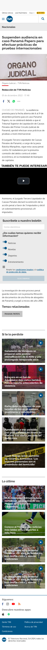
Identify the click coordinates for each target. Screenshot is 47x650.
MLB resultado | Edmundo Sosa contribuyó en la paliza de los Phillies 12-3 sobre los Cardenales (23, 502)
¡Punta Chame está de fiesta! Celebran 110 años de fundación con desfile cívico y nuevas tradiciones (23, 554)
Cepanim (32, 13)
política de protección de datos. (25, 270)
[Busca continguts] (43, 19)
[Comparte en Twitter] (8, 101)
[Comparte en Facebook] (3, 101)
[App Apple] (3, 614)
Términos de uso (9, 627)
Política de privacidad (34, 622)
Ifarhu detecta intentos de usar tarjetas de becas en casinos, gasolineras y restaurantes (23, 409)
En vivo (41, 13)
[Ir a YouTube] (14, 604)
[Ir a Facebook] (3, 604)
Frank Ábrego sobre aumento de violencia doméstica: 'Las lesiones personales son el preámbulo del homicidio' (22, 460)
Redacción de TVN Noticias (16, 89)
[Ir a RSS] (20, 604)
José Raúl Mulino (21, 13)
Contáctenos (7, 631)
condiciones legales (24, 269)
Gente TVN (6, 622)
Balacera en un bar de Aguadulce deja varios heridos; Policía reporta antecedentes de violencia (23, 381)
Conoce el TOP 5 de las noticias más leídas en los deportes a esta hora (23, 529)
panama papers (12, 314)
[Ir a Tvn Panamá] (23, 19)
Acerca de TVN (31, 627)
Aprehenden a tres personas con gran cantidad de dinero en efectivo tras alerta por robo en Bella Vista (23, 434)
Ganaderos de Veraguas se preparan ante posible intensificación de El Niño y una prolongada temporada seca (23, 355)
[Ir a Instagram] (8, 604)
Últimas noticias (7, 13)
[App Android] (9, 614)
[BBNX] (4, 639)
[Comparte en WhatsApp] (13, 101)
